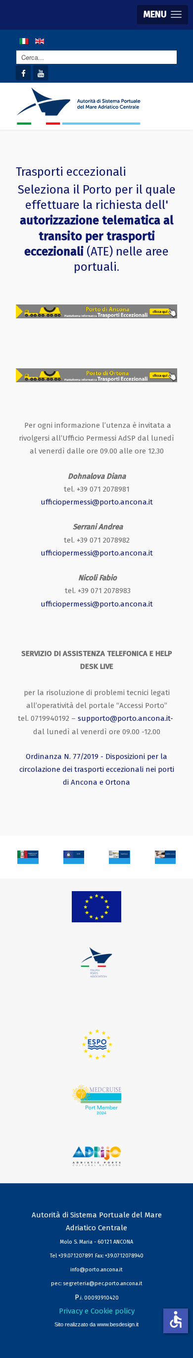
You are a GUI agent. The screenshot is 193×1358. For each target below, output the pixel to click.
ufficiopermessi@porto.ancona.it (97, 502)
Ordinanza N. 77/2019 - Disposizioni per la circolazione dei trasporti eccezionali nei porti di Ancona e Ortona (96, 769)
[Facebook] (23, 72)
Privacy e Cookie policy (97, 1311)
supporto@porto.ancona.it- (125, 718)
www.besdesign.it (118, 1324)
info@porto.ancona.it (96, 1269)
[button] (162, 14)
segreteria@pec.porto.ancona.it (103, 1283)
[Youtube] (40, 72)
